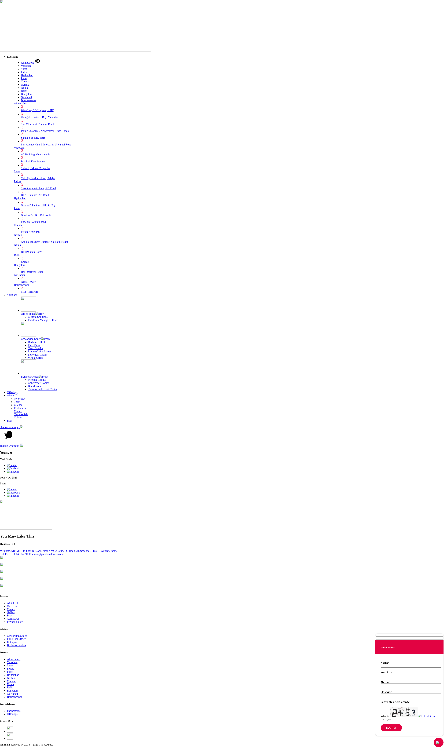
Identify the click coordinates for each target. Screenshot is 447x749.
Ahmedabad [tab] (28, 62)
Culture (18, 417)
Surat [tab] (24, 68)
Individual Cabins (37, 354)
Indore (17, 181)
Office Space (28, 313)
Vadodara (19, 147)
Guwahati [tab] (26, 97)
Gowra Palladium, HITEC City (38, 205)
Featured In (20, 408)
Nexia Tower (28, 281)
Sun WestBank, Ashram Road (37, 124)
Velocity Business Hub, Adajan (38, 178)
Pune (17, 208)
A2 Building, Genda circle (35, 154)
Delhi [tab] (24, 90)
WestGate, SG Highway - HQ (37, 110)
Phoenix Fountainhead (33, 221)
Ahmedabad (20, 103)
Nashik (18, 234)
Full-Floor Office (16, 638)
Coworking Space (31, 338)
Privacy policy (15, 621)
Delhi (17, 255)
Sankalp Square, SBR (33, 137)
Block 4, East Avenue (33, 161)
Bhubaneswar (21, 284)
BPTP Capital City (31, 251)
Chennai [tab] (25, 81)
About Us (12, 395)
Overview (19, 398)
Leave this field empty (395, 702)
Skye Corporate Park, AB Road (38, 188)
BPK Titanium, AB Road (35, 194)
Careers (18, 411)
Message (386, 692)
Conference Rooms (38, 382)
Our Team (12, 606)
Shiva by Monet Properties (35, 168)
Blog (9, 420)
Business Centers (16, 645)
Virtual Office (35, 357)
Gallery (11, 612)
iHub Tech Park (29, 291)
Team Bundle (35, 348)
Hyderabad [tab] (27, 75)
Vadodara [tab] (26, 65)
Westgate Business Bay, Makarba (39, 117)
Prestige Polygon (30, 231)
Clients (18, 404)
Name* (385, 662)
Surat (17, 171)
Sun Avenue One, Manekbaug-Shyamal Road (46, 144)
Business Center (30, 376)
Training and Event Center (42, 389)
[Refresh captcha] (426, 716)
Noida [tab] (24, 87)
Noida (17, 244)
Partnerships (13, 710)
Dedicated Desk (37, 342)
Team (17, 401)
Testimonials (21, 414)
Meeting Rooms (37, 379)
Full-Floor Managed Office (43, 320)
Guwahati (19, 274)
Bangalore (19, 265)
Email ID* (387, 672)
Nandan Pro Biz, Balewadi (36, 215)
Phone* (385, 682)
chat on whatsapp (10, 427)
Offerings (12, 392)
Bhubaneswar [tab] (28, 100)
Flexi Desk (34, 345)
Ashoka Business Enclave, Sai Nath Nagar (44, 241)
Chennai (18, 225)
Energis (25, 261)
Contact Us (13, 618)
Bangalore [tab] (26, 94)
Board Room (35, 386)
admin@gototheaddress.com (46, 554)
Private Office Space (39, 351)
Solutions (12, 294)
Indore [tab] (24, 72)
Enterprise (12, 642)
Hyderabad (20, 198)
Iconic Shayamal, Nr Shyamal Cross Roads (45, 130)
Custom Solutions (37, 316)
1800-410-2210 (14, 554)
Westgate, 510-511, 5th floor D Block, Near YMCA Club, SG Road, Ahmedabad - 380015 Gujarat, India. (58, 550)
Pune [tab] (24, 78)
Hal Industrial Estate (32, 271)
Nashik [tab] (25, 84)
